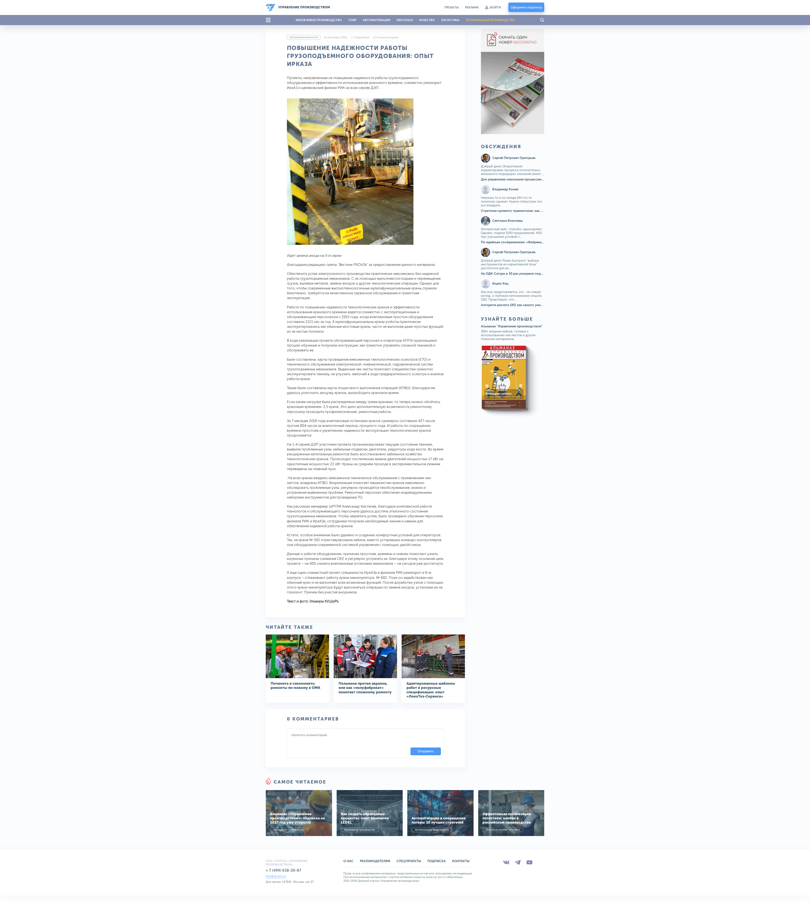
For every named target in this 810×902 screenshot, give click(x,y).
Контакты (461, 861)
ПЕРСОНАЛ (405, 20)
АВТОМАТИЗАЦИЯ (376, 20)
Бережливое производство (288, 829)
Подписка (436, 861)
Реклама (472, 7)
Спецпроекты (409, 861)
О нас (348, 861)
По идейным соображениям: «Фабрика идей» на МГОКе (524, 242)
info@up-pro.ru (276, 876)
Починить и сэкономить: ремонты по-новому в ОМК (295, 685)
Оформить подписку (526, 7)
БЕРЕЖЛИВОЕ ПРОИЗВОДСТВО (319, 20)
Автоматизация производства (432, 829)
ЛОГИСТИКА (450, 20)
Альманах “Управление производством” (512, 326)
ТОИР (352, 20)
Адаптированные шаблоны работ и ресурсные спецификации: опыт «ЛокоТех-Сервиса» (430, 689)
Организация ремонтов (303, 37)
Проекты (451, 7)
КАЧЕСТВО (427, 20)
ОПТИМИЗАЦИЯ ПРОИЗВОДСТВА (490, 20)
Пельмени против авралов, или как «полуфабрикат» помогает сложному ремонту (365, 687)
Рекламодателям (375, 861)
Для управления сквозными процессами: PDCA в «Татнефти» (528, 179)
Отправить (426, 751)
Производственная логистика (503, 829)
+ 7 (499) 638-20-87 (283, 870)
